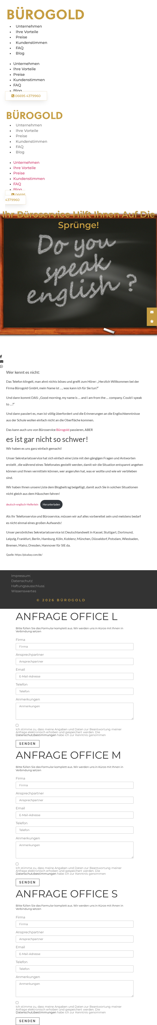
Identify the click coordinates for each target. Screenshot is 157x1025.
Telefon (22, 684)
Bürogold (63, 430)
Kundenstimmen (31, 42)
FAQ (20, 48)
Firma (20, 639)
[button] (38, 58)
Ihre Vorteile (27, 32)
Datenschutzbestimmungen (36, 735)
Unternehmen (29, 26)
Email (20, 669)
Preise (21, 37)
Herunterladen (51, 504)
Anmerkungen (28, 699)
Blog (20, 53)
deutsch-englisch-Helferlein (22, 504)
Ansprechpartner (30, 654)
